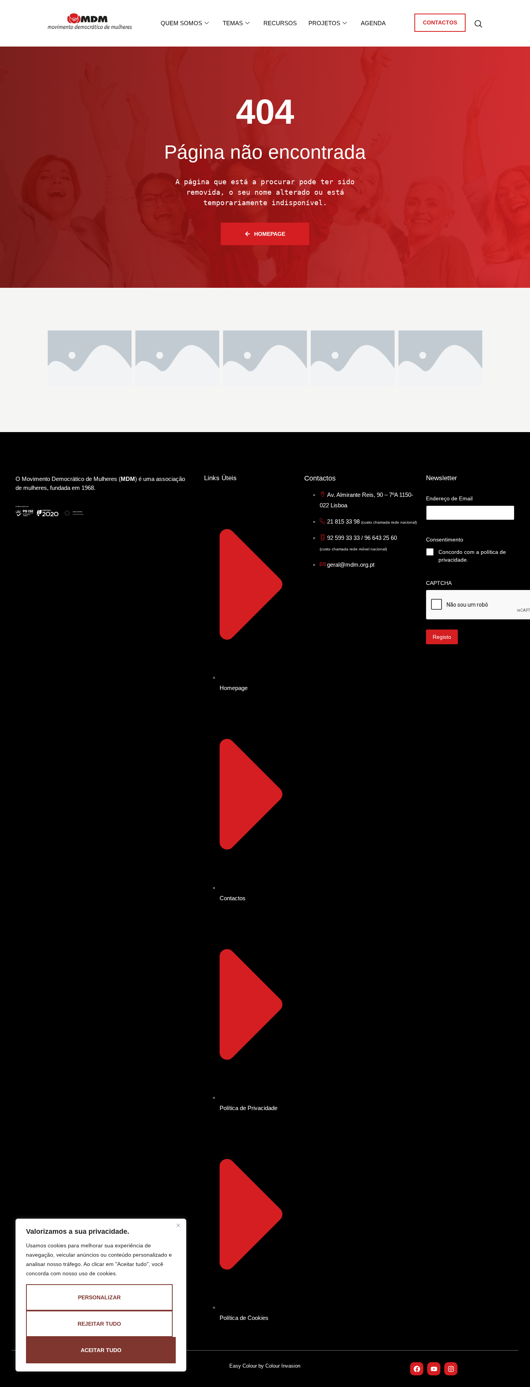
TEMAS (233, 23)
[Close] (178, 1225)
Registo (442, 637)
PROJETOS (324, 23)
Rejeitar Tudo (99, 1324)
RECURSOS (280, 23)
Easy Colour (243, 1366)
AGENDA (373, 23)
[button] (478, 24)
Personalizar (99, 1297)
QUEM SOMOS (181, 23)
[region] (101, 1295)
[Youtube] (433, 1368)
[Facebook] (416, 1368)
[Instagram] (450, 1368)
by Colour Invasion (279, 1366)
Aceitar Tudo (101, 1350)
